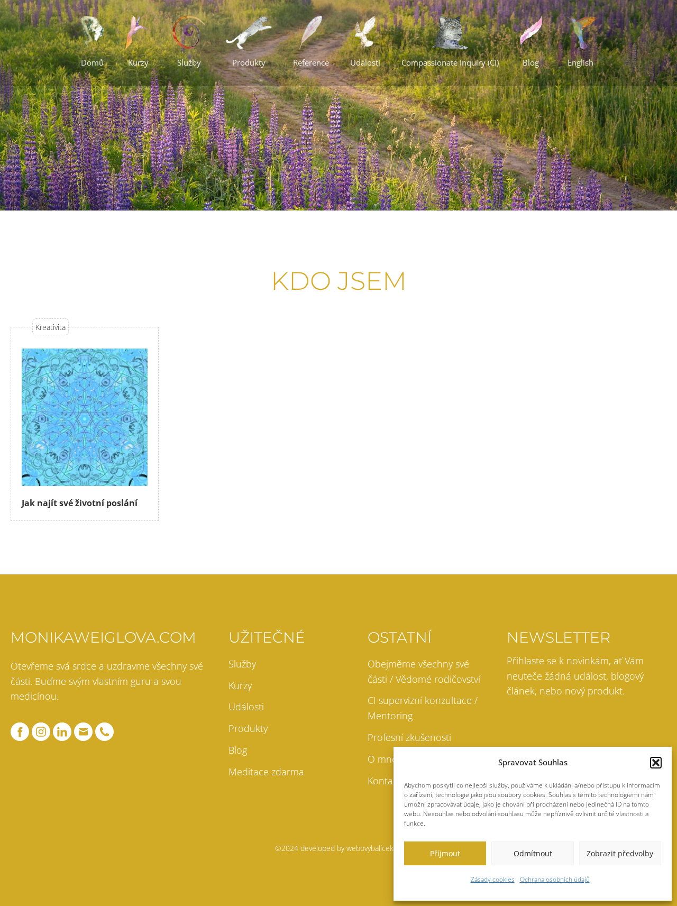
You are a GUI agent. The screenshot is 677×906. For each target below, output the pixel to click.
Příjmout (445, 853)
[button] (656, 762)
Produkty (248, 728)
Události (246, 706)
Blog (237, 750)
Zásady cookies (493, 879)
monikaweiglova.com (103, 637)
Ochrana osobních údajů (555, 879)
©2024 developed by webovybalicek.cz (338, 848)
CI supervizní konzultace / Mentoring (423, 708)
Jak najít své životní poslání (80, 503)
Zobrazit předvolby (620, 853)
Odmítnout (533, 853)
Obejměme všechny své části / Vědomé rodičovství (424, 671)
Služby (242, 663)
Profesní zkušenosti (409, 737)
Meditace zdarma (266, 771)
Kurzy (240, 685)
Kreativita (50, 327)
